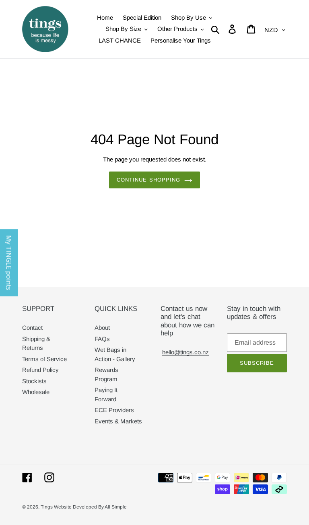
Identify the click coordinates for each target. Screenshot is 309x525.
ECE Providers (114, 410)
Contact (32, 327)
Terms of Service (44, 358)
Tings (47, 507)
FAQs (102, 338)
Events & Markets (118, 421)
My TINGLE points (8, 262)
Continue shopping (148, 180)
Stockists (34, 381)
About (102, 327)
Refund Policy (40, 369)
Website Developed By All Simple (90, 507)
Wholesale (35, 391)
